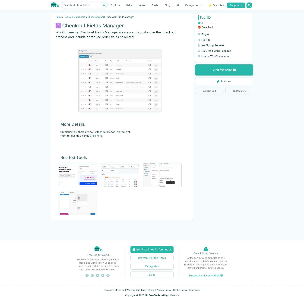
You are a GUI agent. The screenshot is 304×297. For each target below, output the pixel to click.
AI (177, 5)
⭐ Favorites (216, 5)
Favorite (226, 81)
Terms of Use (147, 290)
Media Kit (119, 290)
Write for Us (133, 290)
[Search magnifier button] (104, 5)
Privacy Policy (163, 290)
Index (142, 5)
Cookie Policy (180, 290)
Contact (108, 290)
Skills (129, 5)
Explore (115, 5)
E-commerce (78, 17)
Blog (167, 5)
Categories (191, 5)
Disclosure (194, 290)
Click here (96, 135)
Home (59, 17)
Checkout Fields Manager (93, 25)
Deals (155, 5)
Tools (67, 17)
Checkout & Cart (96, 17)
